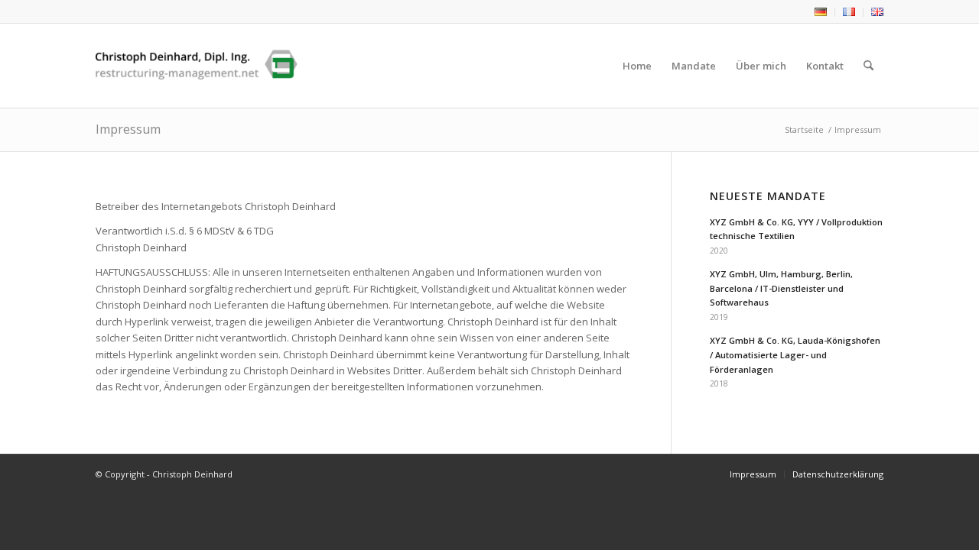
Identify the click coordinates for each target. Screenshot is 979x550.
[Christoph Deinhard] (197, 66)
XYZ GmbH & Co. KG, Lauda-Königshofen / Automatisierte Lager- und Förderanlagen (795, 355)
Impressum (128, 129)
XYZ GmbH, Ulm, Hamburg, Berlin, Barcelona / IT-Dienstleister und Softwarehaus (781, 288)
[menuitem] (821, 12)
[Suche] (868, 66)
